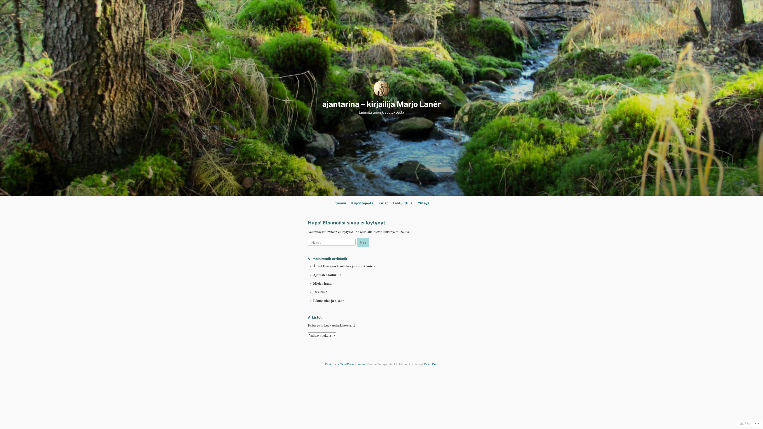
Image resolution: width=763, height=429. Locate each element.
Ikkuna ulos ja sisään (328, 300)
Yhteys (424, 203)
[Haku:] (332, 241)
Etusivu (339, 203)
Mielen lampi (322, 283)
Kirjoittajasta (362, 203)
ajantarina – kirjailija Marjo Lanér (381, 104)
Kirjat (383, 203)
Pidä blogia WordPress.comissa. (345, 364)
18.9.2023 (320, 291)
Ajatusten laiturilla (327, 274)
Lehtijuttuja (402, 203)
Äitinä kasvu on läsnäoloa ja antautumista (344, 266)
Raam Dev (430, 364)
